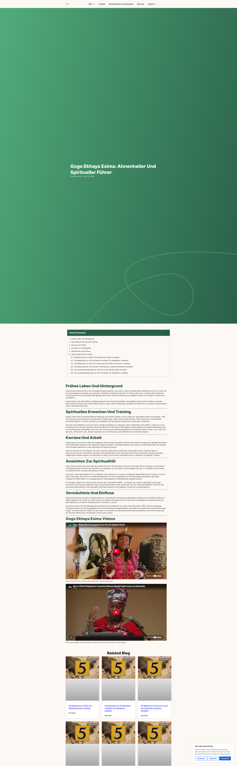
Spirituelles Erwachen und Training (84, 342)
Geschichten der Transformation (121, 4)
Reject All (213, 758)
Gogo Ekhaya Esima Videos (81, 354)
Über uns (140, 4)
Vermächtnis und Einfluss (80, 351)
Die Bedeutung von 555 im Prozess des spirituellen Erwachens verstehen (102, 364)
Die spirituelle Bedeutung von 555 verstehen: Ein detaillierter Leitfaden (101, 373)
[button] (167, 333)
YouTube (101, 4)
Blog (90, 4)
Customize (201, 758)
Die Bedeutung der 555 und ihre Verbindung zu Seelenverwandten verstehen (103, 367)
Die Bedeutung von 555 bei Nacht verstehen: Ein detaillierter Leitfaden (101, 360)
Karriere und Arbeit (78, 345)
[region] (213, 752)
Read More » (72, 713)
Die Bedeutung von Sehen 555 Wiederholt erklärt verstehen (96, 357)
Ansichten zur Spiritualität (81, 348)
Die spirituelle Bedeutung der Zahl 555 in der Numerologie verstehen (100, 370)
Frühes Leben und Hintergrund (82, 339)
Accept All (225, 758)
